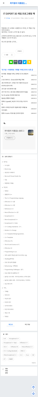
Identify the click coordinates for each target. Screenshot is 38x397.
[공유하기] (12, 55)
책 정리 (6, 187)
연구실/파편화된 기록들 (17, 18)
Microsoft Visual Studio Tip (13, 176)
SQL (6, 180)
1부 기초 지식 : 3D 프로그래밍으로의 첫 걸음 (15, 92)
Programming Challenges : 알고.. (14, 269)
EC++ (5, 347)
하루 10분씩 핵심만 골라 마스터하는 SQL (16, 255)
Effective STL (9, 241)
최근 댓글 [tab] (27, 324)
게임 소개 (7, 313)
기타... (5, 288)
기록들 (6, 291)
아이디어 (7, 295)
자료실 (6, 316)
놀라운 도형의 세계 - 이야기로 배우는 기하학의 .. (18, 280)
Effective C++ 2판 (10, 202)
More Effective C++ (27, 347)
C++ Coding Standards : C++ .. (13, 227)
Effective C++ (24, 343)
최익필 (8, 18)
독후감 (6, 191)
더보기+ (34, 363)
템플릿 (11, 359)
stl (33, 355)
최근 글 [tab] (11, 324)
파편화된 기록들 (13, 70)
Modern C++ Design (10, 230)
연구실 (4, 70)
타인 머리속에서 (9, 309)
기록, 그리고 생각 (10, 134)
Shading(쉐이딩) (9, 259)
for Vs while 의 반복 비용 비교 (11, 95)
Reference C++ (9, 209)
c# (5, 338)
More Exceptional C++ (11, 219)
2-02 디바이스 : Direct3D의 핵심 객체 (13, 80)
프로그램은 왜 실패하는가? (12, 273)
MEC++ (23, 351)
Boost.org (8, 169)
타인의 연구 (8, 302)
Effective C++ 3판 (10, 205)
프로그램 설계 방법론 (10, 262)
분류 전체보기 (8, 157)
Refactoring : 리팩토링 (11, 266)
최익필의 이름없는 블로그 (19, 3)
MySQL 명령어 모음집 (8, 98)
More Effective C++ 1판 (11, 212)
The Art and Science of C (12, 244)
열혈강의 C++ (8, 194)
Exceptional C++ (9, 216)
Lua (28, 355)
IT (4, 359)
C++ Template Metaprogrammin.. (14, 234)
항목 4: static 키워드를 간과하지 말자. (13, 113)
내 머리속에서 (8, 306)
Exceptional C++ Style (11, 223)
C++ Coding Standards (10, 351)
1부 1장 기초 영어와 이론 (9, 89)
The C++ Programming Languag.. (14, 198)
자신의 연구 (8, 299)
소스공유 (7, 165)
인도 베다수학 (8, 284)
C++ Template (9, 237)
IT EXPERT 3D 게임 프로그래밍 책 (19, 14)
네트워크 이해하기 (10, 172)
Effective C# (8, 248)
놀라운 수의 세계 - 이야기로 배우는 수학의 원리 (17, 277)
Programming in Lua (11, 252)
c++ (22, 355)
